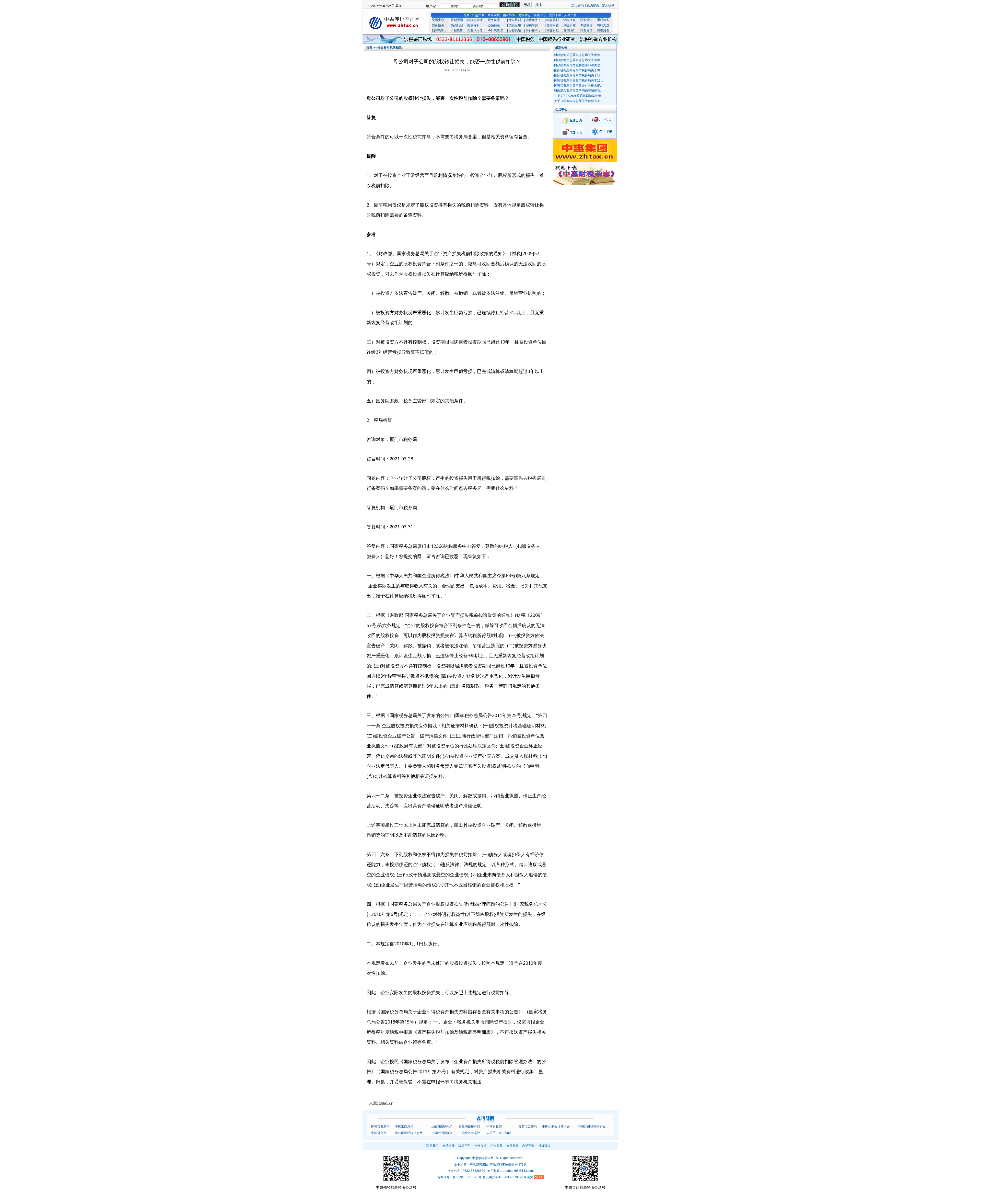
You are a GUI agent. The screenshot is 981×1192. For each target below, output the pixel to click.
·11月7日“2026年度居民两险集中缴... (578, 96)
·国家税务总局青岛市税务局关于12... (578, 75)
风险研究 (569, 25)
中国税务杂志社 (469, 1133)
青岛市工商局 (527, 1126)
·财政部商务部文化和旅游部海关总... (577, 65)
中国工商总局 (404, 1126)
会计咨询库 (495, 30)
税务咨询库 (475, 30)
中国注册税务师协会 (591, 1126)
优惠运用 (515, 25)
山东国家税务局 (441, 1126)
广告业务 (496, 1146)
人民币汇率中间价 (498, 1133)
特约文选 (603, 25)
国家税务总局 (380, 1126)
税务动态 (494, 20)
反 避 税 (568, 30)
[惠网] (585, 161)
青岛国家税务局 (469, 1126)
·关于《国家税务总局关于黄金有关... (577, 101)
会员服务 (512, 1146)
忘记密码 (577, 5)
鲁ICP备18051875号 (467, 1177)
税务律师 (586, 30)
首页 (466, 15)
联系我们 (432, 1146)
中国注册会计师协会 (556, 1126)
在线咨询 (457, 30)
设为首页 (593, 5)
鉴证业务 (509, 15)
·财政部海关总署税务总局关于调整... (577, 55)
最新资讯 (457, 20)
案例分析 (473, 25)
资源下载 (555, 15)
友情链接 (448, 1146)
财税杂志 (524, 15)
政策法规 (494, 15)
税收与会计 (475, 20)
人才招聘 (570, 15)
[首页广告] (490, 38)
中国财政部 (494, 1126)
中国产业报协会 (441, 1133)
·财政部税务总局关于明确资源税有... (577, 91)
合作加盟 (480, 1146)
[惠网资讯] (585, 184)
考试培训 (515, 20)
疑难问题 (552, 25)
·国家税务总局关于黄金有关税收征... (577, 85)
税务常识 (586, 20)
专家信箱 (515, 30)
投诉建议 (544, 1146)
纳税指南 (569, 20)
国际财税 (552, 30)
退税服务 (603, 20)
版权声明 (464, 1146)
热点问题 (457, 25)
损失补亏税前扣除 (389, 47)
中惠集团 (478, 15)
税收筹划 (552, 20)
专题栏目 (586, 25)
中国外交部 (379, 1133)
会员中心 (540, 15)
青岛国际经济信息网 (409, 1133)
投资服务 (603, 30)
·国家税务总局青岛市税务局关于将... (577, 70)
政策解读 (494, 25)
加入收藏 (608, 5)
